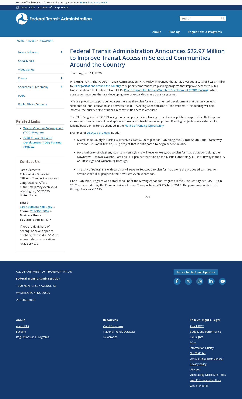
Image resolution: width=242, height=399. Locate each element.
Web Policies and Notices (205, 380)
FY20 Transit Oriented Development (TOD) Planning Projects (42, 142)
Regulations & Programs (205, 32)
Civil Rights (196, 337)
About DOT (197, 326)
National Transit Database (119, 331)
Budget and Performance (205, 331)
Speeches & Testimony (33, 87)
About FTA (22, 326)
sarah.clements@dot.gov (36, 206)
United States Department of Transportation (44, 7)
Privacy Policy (198, 364)
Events (22, 78)
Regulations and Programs (32, 337)
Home (20, 40)
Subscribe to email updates (195, 272)
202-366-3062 (39, 211)
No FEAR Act (198, 353)
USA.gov (195, 369)
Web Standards (199, 385)
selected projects (98, 132)
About (156, 32)
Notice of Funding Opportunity (144, 125)
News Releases (28, 52)
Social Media (26, 61)
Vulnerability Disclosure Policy (208, 375)
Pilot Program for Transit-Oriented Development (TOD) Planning (166, 90)
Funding (174, 32)
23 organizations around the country (97, 86)
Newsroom (46, 40)
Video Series (26, 69)
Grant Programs (113, 326)
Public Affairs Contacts (32, 104)
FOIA (21, 95)
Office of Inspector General (206, 358)
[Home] (54, 20)
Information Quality (202, 348)
